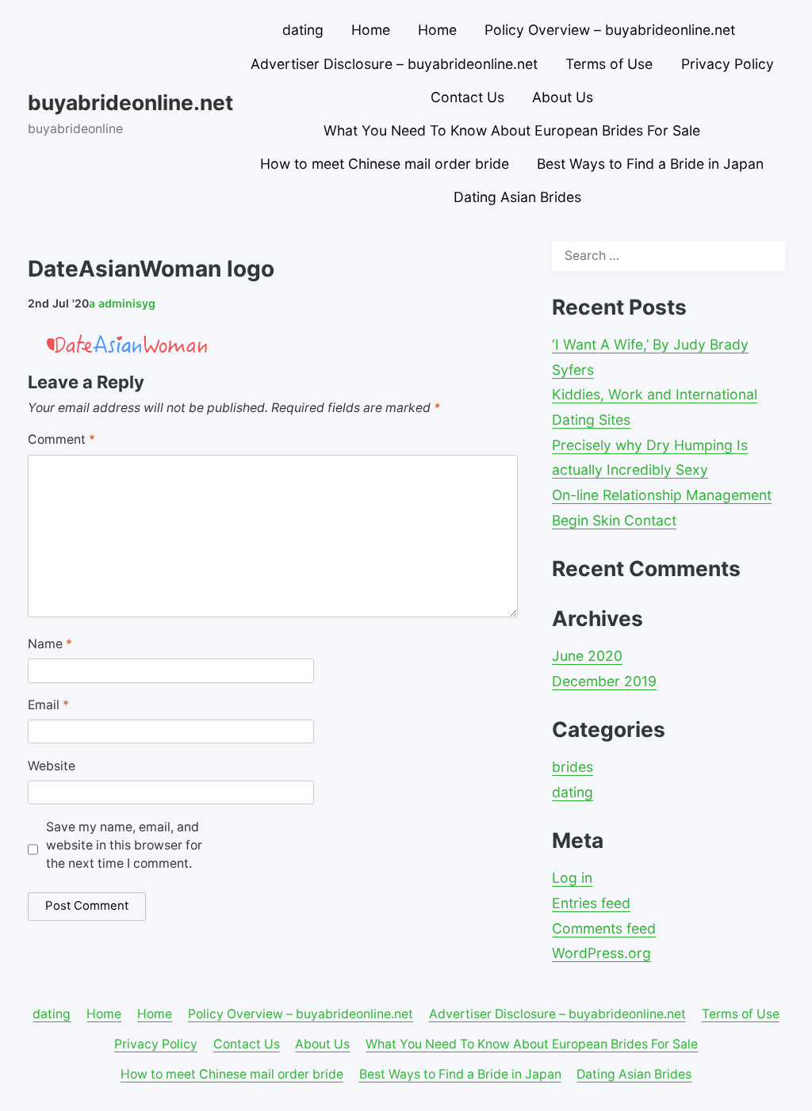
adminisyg (122, 303)
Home (370, 29)
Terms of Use (609, 63)
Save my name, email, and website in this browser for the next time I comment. (124, 845)
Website (51, 765)
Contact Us (467, 97)
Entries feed (591, 903)
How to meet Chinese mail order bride (384, 163)
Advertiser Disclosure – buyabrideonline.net (394, 63)
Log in (572, 877)
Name (50, 643)
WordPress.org (601, 953)
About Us (562, 97)
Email (48, 704)
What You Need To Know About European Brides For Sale (512, 130)
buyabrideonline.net (130, 102)
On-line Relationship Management (662, 495)
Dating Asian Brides (517, 197)
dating (303, 29)
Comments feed (604, 928)
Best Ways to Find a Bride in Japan (650, 163)
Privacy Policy (727, 63)
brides (572, 766)
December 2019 (604, 681)
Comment (61, 439)
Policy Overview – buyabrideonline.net (610, 29)
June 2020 (587, 655)
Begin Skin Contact (614, 520)
